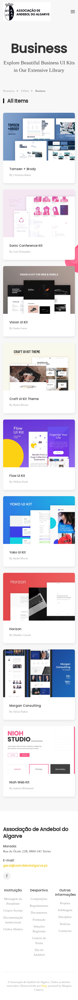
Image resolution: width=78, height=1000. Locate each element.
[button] (73, 11)
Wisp (44, 985)
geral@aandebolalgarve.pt (25, 865)
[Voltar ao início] (27, 11)
